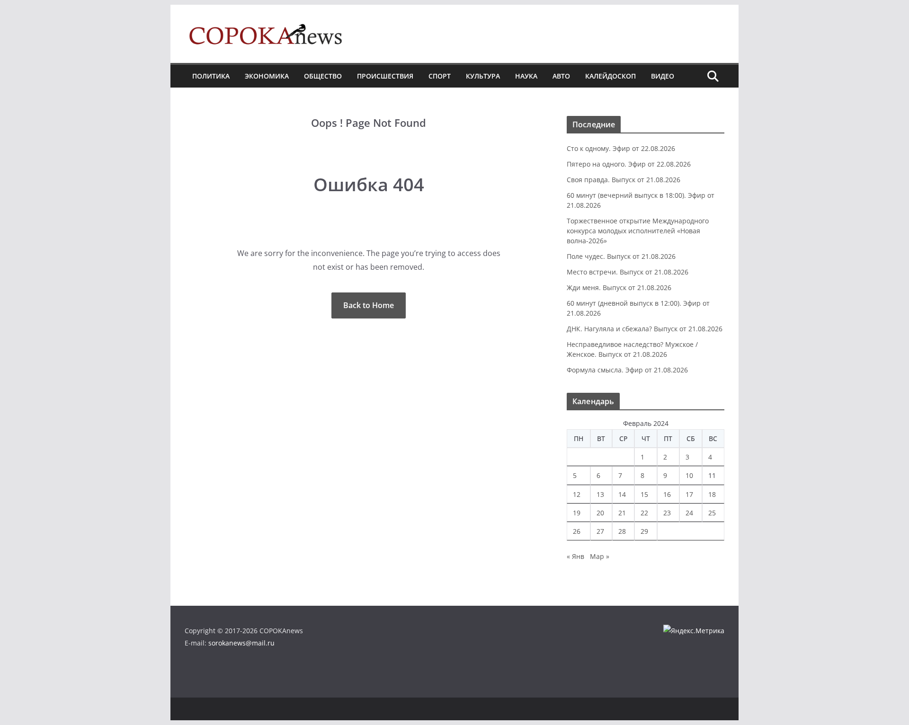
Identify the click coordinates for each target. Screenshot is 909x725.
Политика (211, 75)
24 (689, 512)
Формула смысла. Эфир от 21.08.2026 (627, 369)
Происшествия (385, 75)
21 (622, 512)
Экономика (267, 75)
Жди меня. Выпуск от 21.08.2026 (619, 287)
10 (689, 475)
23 (667, 512)
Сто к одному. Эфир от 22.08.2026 (621, 148)
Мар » (599, 556)
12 (576, 494)
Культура (483, 75)
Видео (662, 75)
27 (600, 531)
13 (600, 494)
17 (689, 494)
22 (644, 512)
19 (576, 512)
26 (576, 531)
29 (644, 531)
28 (622, 531)
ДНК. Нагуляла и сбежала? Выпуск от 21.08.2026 (644, 328)
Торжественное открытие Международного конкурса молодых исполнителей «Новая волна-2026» (638, 230)
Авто (561, 75)
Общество (323, 75)
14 (622, 494)
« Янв (575, 556)
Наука (526, 75)
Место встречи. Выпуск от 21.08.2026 (627, 271)
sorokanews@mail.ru (241, 642)
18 (712, 494)
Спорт (439, 75)
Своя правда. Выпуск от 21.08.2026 (623, 179)
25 (712, 512)
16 (667, 494)
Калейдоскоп (610, 75)
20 (600, 512)
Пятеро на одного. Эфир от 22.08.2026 (629, 163)
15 (644, 494)
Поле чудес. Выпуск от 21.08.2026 (621, 256)
